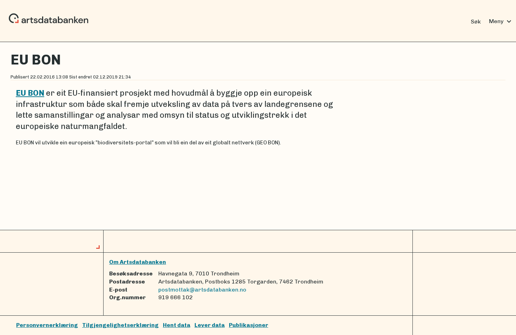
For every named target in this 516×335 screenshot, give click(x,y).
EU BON (30, 93)
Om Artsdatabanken (137, 262)
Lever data (209, 325)
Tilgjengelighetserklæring (120, 325)
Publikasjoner (248, 325)
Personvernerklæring (47, 325)
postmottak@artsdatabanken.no (202, 289)
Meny (501, 21)
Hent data (176, 325)
